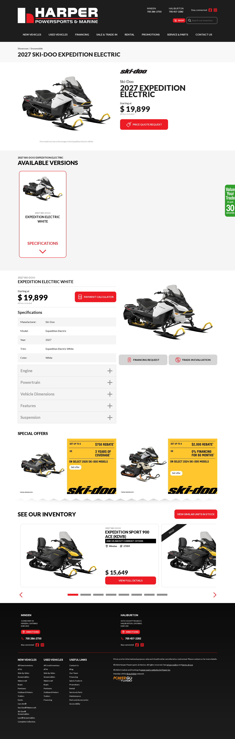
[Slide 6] (136, 595)
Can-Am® (22, 704)
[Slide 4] (111, 595)
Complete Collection (26, 721)
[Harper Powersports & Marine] (58, 15)
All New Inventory (25, 665)
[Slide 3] (98, 595)
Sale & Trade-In (106, 34)
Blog (71, 669)
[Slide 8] (162, 595)
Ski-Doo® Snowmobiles (23, 712)
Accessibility (74, 704)
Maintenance (75, 696)
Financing (82, 34)
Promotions (151, 34)
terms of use (187, 665)
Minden (151, 8)
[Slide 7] (149, 595)
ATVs (20, 669)
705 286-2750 (154, 11)
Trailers (21, 696)
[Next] (214, 595)
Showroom (23, 48)
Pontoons (22, 688)
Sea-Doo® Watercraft (27, 707)
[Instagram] (215, 10)
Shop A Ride (131, 674)
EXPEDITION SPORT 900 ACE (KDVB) (127, 534)
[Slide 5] (124, 595)
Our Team (73, 673)
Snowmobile (37, 48)
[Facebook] (210, 10)
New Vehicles (32, 34)
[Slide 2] (85, 595)
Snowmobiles (23, 677)
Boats (20, 684)
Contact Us (204, 34)
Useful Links (78, 659)
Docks (20, 700)
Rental (129, 34)
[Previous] (21, 595)
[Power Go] (142, 678)
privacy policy (172, 665)
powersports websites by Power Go (155, 670)
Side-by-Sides (23, 673)
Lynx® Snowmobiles (26, 718)
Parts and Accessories (78, 700)
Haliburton (176, 8)
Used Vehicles (58, 34)
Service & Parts (177, 34)
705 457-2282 (176, 11)
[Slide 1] (73, 595)
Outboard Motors (25, 692)
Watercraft (22, 681)
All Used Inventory (51, 665)
